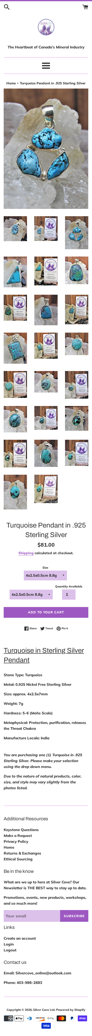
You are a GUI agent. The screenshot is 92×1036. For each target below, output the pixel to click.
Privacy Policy (16, 841)
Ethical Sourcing (18, 859)
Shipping (26, 553)
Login (9, 944)
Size (45, 567)
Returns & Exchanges (22, 853)
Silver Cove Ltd (44, 1010)
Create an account (20, 938)
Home (9, 847)
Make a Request (18, 835)
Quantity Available (68, 586)
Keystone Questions (21, 829)
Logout (10, 950)
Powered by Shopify (70, 1010)
